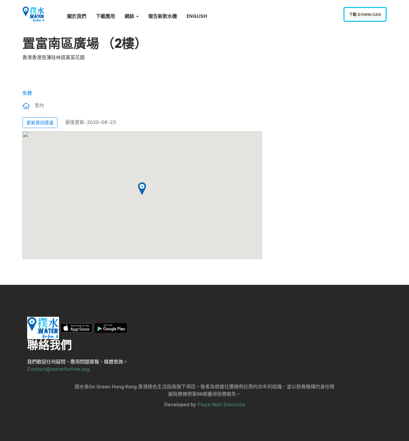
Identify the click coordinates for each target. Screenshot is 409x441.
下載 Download (365, 14)
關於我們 (76, 16)
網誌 (130, 16)
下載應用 (105, 16)
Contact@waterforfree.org (58, 369)
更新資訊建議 (40, 122)
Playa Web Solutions (221, 404)
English (197, 16)
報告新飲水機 (162, 16)
